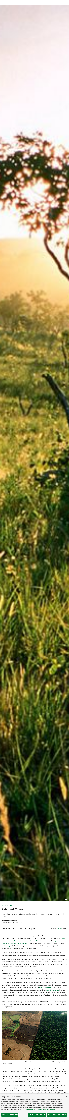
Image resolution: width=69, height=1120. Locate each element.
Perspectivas (7, 905)
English (64, 928)
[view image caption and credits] (66, 899)
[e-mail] (34, 929)
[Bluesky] (29, 929)
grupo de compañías (52, 990)
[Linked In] (21, 929)
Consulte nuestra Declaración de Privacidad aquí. (40, 1109)
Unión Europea (7, 946)
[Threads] (25, 929)
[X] (17, 929)
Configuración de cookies (10, 1114)
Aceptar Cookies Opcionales (37, 1114)
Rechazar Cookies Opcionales (57, 1114)
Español (60, 928)
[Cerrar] (66, 1097)
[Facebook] (13, 929)
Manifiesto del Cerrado (46, 987)
